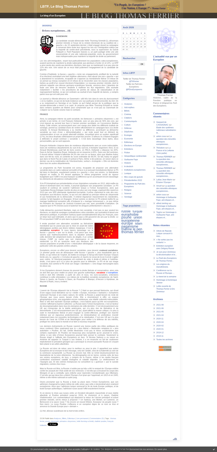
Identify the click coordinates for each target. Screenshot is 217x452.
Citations (128, 118)
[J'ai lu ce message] (214, 449)
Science (127, 193)
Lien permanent (82, 418)
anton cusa (161, 136)
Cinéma (127, 114)
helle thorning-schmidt (85, 421)
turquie (137, 211)
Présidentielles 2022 (133, 180)
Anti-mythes (129, 107)
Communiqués (130, 121)
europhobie (130, 214)
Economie (128, 139)
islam (138, 223)
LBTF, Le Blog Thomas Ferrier (64, 6)
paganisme (129, 226)
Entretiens (128, 149)
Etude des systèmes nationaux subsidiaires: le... (166, 130)
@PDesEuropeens (134, 89)
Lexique (127, 173)
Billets (126, 111)
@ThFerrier (134, 81)
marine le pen (131, 229)
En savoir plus (161, 449)
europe (127, 223)
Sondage (128, 197)
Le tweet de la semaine (166, 277)
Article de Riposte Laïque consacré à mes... (164, 233)
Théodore (160, 148)
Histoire (127, 163)
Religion (128, 190)
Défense (128, 128)
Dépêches (128, 132)
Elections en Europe (133, 145)
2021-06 (160, 308)
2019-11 (159, 336)
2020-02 (160, 326)
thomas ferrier (132, 232)
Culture (127, 125)
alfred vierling (162, 203)
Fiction (127, 152)
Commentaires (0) (97, 418)
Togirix (159, 212)
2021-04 (160, 315)
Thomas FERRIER (164, 157)
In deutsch (128, 166)
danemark (55, 421)
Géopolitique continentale (135, 156)
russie (126, 211)
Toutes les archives (164, 339)
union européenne (131, 218)
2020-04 (160, 322)
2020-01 (160, 329)
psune (126, 217)
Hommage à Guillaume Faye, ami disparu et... (166, 215)
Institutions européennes (135, 170)
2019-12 (160, 332)
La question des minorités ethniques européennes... (164, 162)
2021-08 (160, 305)
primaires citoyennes (68, 421)
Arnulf (158, 186)
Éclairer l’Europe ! (164, 182)
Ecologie (128, 135)
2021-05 (160, 312)
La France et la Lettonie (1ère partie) (165, 150)
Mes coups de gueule (133, 177)
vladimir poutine (100, 421)
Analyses (128, 104)
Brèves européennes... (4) (56, 30)
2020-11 (159, 319)
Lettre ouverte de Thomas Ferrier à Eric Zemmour (165, 289)
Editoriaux (128, 142)
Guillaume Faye (131, 159)
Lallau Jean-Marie (164, 180)
